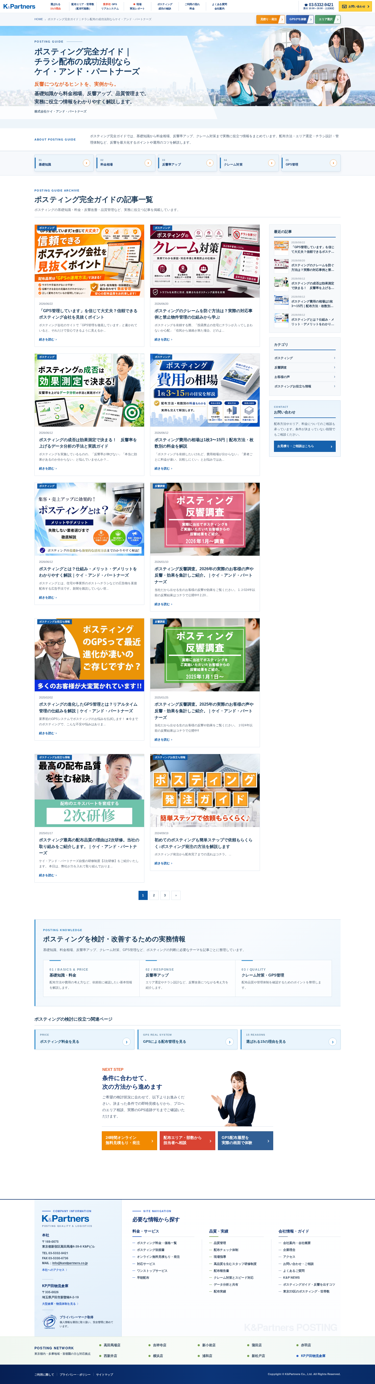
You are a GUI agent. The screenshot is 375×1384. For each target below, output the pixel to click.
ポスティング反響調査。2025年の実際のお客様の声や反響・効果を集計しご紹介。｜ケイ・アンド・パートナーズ (204, 710)
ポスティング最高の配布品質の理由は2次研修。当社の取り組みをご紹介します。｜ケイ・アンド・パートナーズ (89, 846)
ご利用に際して (44, 1374)
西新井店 (110, 1355)
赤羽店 (306, 1344)
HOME (38, 19)
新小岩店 (209, 1344)
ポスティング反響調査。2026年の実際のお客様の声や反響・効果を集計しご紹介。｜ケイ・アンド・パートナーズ (204, 575)
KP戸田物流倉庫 (313, 1355)
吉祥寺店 (159, 1344)
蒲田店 (257, 1344)
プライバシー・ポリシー (75, 1374)
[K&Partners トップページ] (21, 6)
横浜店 (158, 1355)
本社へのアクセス (53, 1270)
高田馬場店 (112, 1344)
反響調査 (280, 367)
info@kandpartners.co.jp (70, 1263)
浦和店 (207, 1355)
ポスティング (283, 358)
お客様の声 (282, 377)
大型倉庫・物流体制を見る (59, 1303)
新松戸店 (258, 1355)
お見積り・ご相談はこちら (295, 446)
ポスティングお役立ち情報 (292, 386)
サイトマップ (104, 1374)
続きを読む (48, 339)
